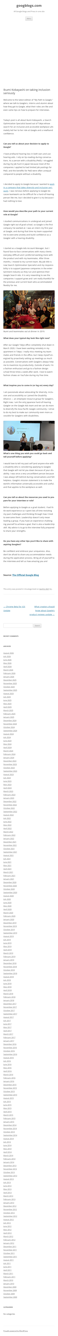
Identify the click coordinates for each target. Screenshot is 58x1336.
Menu (29, 18)
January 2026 (8, 676)
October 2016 (9, 1051)
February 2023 (9, 794)
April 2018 (7, 990)
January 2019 (8, 960)
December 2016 (9, 1044)
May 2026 (7, 663)
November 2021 (10, 845)
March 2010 (8, 1280)
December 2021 (9, 842)
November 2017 (10, 1007)
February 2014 (9, 1159)
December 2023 (9, 761)
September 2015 (10, 1094)
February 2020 (9, 916)
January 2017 (8, 1041)
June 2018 (7, 983)
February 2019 (9, 956)
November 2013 (10, 1169)
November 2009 (10, 1290)
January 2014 (8, 1162)
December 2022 (9, 801)
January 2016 (8, 1081)
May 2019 (7, 946)
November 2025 (10, 683)
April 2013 (7, 1192)
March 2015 (8, 1115)
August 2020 (8, 896)
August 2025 (8, 693)
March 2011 (8, 1273)
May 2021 (7, 865)
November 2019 (10, 926)
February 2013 (9, 1199)
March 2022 (8, 831)
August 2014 (8, 1138)
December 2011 (9, 1246)
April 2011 (7, 1270)
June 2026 (7, 660)
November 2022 (10, 805)
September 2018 (10, 973)
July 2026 (7, 656)
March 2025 (8, 710)
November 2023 (10, 764)
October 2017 (9, 1010)
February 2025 (9, 713)
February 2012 (9, 1239)
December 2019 (9, 923)
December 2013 (9, 1165)
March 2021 (8, 872)
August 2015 (8, 1098)
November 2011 (10, 1250)
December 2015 (9, 1084)
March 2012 (8, 1236)
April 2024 (7, 747)
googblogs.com (29, 5)
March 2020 (8, 912)
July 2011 (7, 1263)
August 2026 (8, 653)
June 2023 (7, 781)
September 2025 (10, 690)
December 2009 (9, 1287)
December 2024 (9, 720)
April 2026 (7, 666)
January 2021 (8, 879)
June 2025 (7, 700)
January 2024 (8, 757)
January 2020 (8, 919)
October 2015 (9, 1091)
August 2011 (8, 1260)
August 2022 (8, 815)
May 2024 (7, 744)
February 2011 (9, 1277)
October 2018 (9, 970)
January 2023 (8, 798)
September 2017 (10, 1014)
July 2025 (7, 697)
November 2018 (10, 966)
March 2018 (8, 993)
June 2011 (7, 1266)
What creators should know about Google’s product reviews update (42, 610)
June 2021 (7, 862)
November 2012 (10, 1209)
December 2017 (9, 1003)
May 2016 (7, 1068)
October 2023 (9, 767)
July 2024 (7, 737)
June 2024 (7, 740)
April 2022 (7, 828)
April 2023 (7, 788)
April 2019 (7, 950)
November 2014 (10, 1128)
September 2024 (10, 730)
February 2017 (9, 1037)
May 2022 (7, 825)
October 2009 (9, 1293)
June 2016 (7, 1064)
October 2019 (9, 929)
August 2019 (8, 936)
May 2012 (7, 1229)
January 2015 (8, 1121)
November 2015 (10, 1088)
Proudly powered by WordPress (15, 1331)
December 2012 (9, 1206)
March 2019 (8, 953)
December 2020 (9, 882)
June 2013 (7, 1186)
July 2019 (7, 939)
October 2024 (9, 727)
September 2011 (10, 1256)
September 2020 (10, 892)
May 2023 (7, 784)
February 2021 (9, 875)
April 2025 (7, 707)
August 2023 (8, 774)
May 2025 (7, 703)
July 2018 (7, 980)
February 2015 (9, 1118)
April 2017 (7, 1030)
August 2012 (8, 1219)
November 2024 (10, 724)
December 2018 (9, 963)
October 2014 (9, 1132)
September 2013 (10, 1175)
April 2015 (7, 1111)
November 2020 (10, 885)
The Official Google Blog (25, 575)
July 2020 (7, 899)
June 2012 (7, 1226)
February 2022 (9, 835)
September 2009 (10, 1297)
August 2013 (8, 1179)
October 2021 (9, 848)
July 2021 (7, 858)
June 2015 (7, 1105)
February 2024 (9, 754)
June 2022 (7, 821)
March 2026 (8, 670)
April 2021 (7, 869)
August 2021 (8, 855)
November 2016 (10, 1047)
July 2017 (7, 1020)
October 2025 (9, 686)
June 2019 (7, 943)
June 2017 (7, 1024)
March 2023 (8, 791)
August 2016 (8, 1057)
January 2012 (8, 1243)
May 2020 (7, 906)
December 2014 (9, 1125)
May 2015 (7, 1108)
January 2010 (8, 1283)
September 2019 (10, 933)
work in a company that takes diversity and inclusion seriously (28, 187)
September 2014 (10, 1135)
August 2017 (8, 1017)
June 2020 (7, 902)
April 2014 (7, 1152)
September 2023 (10, 771)
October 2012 (9, 1213)
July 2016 (7, 1061)
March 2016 (8, 1074)
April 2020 (7, 909)
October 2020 (9, 889)
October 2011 (9, 1253)
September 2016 (10, 1054)
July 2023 (7, 778)
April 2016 (7, 1071)
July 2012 (7, 1223)
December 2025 (9, 680)
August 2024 (8, 734)
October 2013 (9, 1172)
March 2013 (8, 1196)
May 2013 (7, 1189)
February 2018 (9, 997)
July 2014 (7, 1142)
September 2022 (10, 811)
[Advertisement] (29, 51)
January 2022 (8, 838)
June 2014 (7, 1145)
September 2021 (10, 852)
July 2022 (7, 818)
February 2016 (9, 1078)
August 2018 (8, 976)
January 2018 (8, 1000)
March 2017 (8, 1034)
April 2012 (7, 1233)
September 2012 (10, 1216)
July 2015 (7, 1101)
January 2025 (8, 717)
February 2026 (9, 673)
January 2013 (8, 1202)
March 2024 (8, 751)
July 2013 (7, 1182)
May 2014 (7, 1148)
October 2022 (9, 808)
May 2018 (7, 987)
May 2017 (7, 1027)
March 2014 (8, 1155)
